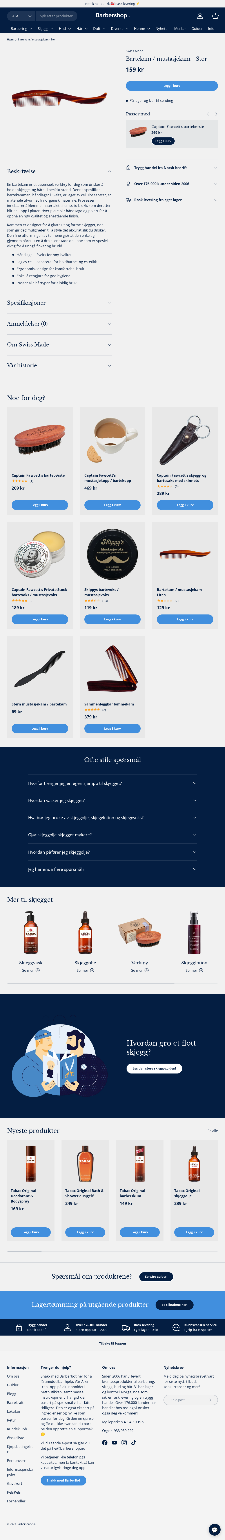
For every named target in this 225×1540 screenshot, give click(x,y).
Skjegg (43, 28)
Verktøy (139, 962)
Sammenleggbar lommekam (109, 704)
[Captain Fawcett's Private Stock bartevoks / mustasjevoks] (40, 554)
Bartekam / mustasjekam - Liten (180, 592)
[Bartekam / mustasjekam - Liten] (185, 554)
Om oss (13, 1376)
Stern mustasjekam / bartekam (39, 704)
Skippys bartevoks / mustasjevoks (101, 592)
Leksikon (14, 1411)
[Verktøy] (139, 932)
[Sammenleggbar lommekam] (112, 669)
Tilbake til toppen (112, 1343)
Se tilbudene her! (174, 1305)
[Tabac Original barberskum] (140, 1164)
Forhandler (16, 1501)
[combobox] (42, 16)
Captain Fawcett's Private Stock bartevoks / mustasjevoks (39, 592)
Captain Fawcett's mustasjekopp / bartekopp (107, 478)
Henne (139, 28)
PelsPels (14, 1492)
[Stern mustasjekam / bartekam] (40, 669)
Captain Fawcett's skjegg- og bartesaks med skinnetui (181, 478)
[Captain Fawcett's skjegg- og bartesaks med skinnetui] (185, 440)
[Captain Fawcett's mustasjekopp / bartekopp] (112, 440)
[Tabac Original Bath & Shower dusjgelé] (85, 1164)
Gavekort (14, 1483)
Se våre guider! (156, 1276)
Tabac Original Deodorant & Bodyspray (23, 1196)
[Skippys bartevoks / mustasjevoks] (112, 554)
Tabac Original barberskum (132, 1193)
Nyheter (162, 28)
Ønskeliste (15, 1437)
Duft (96, 28)
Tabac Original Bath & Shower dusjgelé (84, 1193)
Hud (62, 28)
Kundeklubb (17, 1429)
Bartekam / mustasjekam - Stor (37, 39)
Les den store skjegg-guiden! (154, 1068)
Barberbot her (71, 1376)
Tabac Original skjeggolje (187, 1193)
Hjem (10, 39)
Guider (197, 28)
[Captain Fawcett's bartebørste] (40, 440)
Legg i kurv (171, 86)
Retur (11, 1420)
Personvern (16, 1460)
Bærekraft (15, 1402)
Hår (79, 28)
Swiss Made (134, 51)
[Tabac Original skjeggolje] (194, 1164)
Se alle (212, 1130)
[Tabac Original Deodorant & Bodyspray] (31, 1164)
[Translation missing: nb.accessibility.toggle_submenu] (30, 28)
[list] (59, 98)
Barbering (19, 28)
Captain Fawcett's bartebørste (177, 126)
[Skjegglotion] (194, 932)
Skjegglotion (194, 962)
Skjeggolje (85, 962)
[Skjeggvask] (30, 932)
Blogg (11, 1393)
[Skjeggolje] (85, 932)
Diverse (117, 28)
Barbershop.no (26, 1524)
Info (211, 28)
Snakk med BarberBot (63, 1480)
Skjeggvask (31, 962)
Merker (180, 28)
